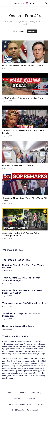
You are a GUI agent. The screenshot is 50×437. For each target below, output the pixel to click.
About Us (10, 393)
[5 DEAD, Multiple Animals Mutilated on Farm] (25, 84)
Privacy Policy (36, 393)
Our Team (40, 404)
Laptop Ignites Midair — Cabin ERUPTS (20, 165)
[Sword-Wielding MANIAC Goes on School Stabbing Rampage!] (25, 219)
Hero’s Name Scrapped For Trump (18, 326)
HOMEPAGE (32, 31)
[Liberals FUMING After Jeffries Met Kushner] (25, 51)
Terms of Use (30, 398)
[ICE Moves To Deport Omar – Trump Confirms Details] (25, 117)
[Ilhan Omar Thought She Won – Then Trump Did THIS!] (25, 184)
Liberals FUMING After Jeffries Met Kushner (22, 65)
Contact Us (22, 393)
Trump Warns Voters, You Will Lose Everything (24, 303)
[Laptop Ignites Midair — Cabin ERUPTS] (25, 152)
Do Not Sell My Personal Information (19, 404)
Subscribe (17, 398)
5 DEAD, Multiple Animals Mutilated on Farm (22, 98)
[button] (4, 3)
